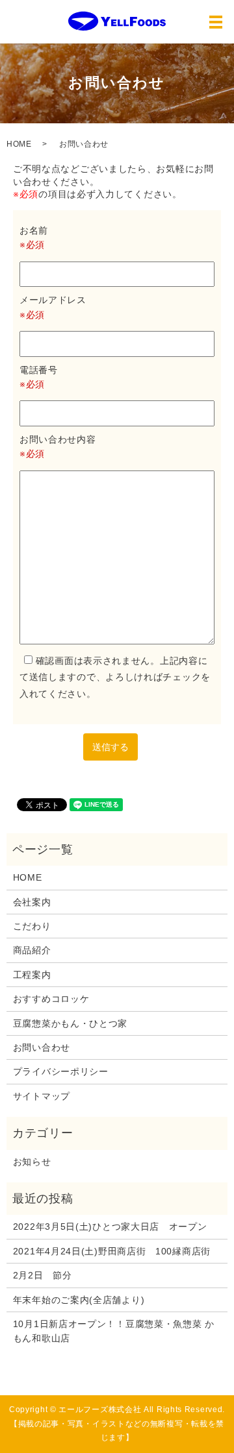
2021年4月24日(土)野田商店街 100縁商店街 (112, 1251)
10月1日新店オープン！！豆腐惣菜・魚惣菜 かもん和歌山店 (113, 1331)
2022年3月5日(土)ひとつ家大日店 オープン (110, 1226)
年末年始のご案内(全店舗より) (79, 1300)
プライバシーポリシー (61, 1071)
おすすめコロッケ (51, 999)
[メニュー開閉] (215, 22)
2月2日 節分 (42, 1275)
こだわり (32, 926)
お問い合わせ (41, 1047)
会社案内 (32, 902)
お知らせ (32, 1161)
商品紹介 (32, 950)
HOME (19, 144)
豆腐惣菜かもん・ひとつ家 (70, 1023)
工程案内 (32, 975)
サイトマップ (41, 1096)
